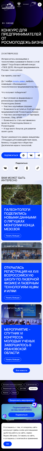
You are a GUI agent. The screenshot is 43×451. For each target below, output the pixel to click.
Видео (14, 392)
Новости (33, 388)
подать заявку (19, 81)
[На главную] (8, 6)
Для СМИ (23, 388)
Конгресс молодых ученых (12, 384)
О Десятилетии (31, 384)
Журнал (5, 392)
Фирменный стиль (9, 388)
